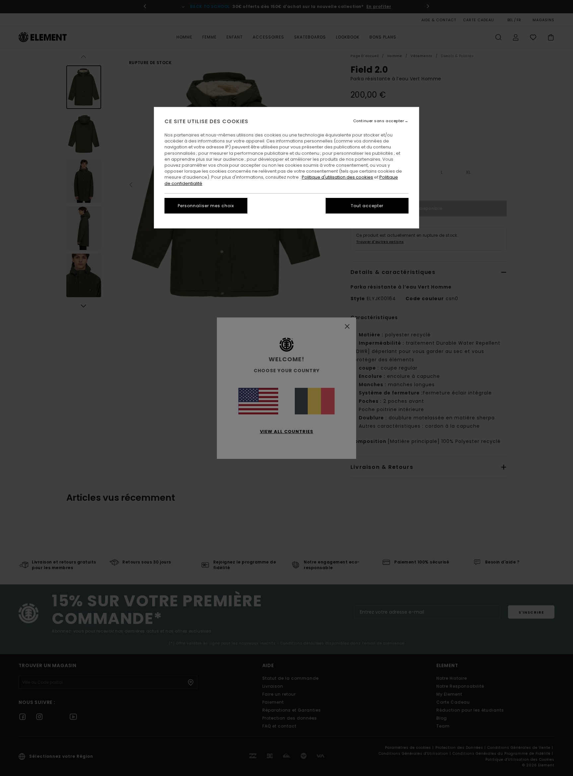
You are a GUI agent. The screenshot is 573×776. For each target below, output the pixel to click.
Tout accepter (367, 206)
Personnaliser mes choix (206, 206)
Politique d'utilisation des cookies (337, 177)
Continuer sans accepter (378, 121)
